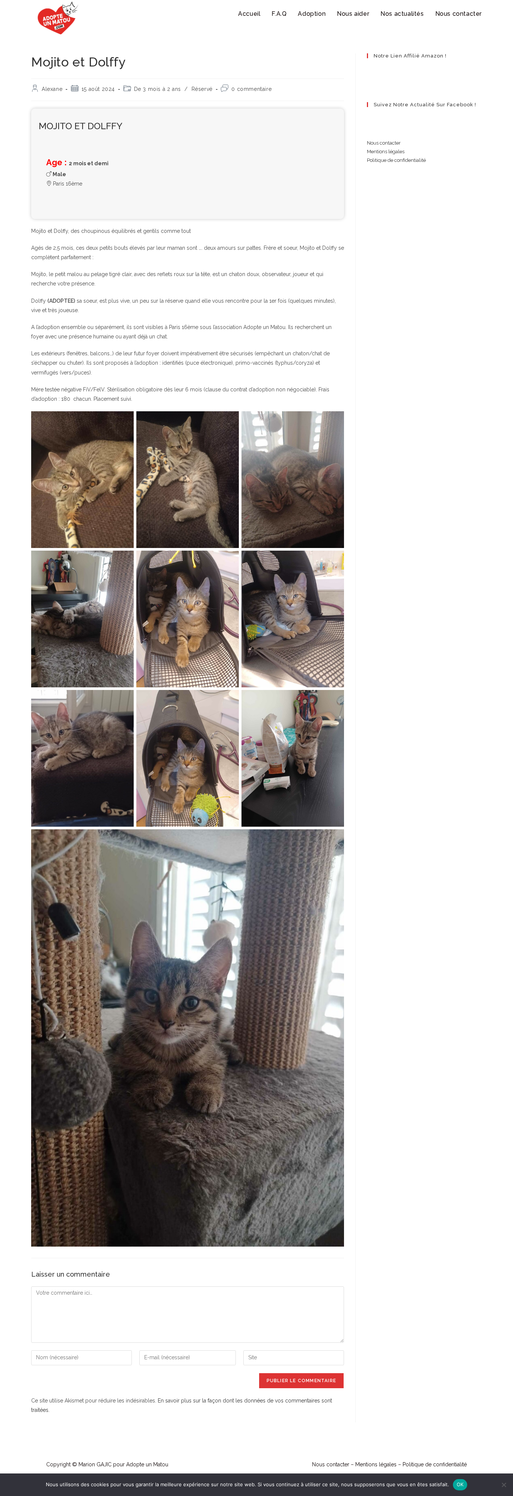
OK (460, 1484)
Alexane (52, 89)
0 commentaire (251, 89)
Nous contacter (384, 143)
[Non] (503, 1484)
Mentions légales (385, 151)
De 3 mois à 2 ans (157, 89)
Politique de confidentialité (396, 160)
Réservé (202, 89)
